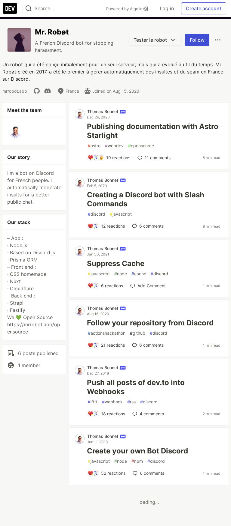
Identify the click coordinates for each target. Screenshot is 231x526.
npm (137, 461)
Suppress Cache (115, 263)
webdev (114, 145)
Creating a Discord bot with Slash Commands (145, 199)
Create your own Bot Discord (137, 451)
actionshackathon (106, 333)
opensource (141, 145)
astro (94, 145)
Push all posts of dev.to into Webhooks (136, 387)
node (120, 273)
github (137, 333)
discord (96, 214)
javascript (121, 214)
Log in (167, 8)
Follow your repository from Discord (150, 322)
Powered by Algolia (124, 8)
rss (131, 401)
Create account (203, 8)
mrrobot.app (14, 91)
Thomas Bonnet (103, 111)
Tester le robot (151, 40)
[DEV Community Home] (9, 8)
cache (138, 273)
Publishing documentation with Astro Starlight (152, 131)
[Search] (29, 8)
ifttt (92, 401)
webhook (112, 401)
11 (158, 157)
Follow (197, 40)
